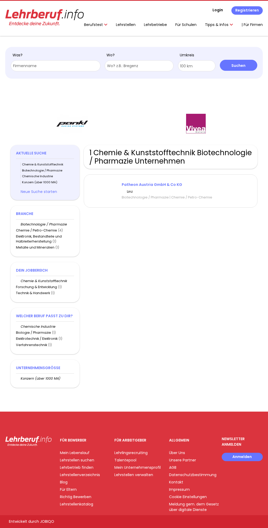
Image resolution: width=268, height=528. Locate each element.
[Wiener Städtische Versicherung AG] (229, 123)
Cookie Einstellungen (188, 496)
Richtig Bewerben (75, 496)
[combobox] (55, 65)
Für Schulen (186, 24)
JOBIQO (47, 521)
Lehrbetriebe (155, 24)
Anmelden (242, 456)
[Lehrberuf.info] (44, 17)
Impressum (179, 489)
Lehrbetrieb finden (76, 467)
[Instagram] (17, 457)
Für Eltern (68, 489)
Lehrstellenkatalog (76, 504)
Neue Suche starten (39, 191)
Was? (18, 55)
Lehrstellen (126, 24)
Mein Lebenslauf (75, 452)
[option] (106, 124)
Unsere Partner (182, 460)
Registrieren (247, 10)
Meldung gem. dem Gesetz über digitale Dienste (194, 507)
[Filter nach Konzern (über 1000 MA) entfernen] (18, 378)
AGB (172, 467)
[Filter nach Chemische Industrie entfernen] (18, 326)
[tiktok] (34, 457)
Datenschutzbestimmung (192, 474)
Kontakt (176, 482)
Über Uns (177, 452)
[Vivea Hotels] (106, 123)
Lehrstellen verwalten (133, 474)
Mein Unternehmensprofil (137, 467)
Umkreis (187, 55)
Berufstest (94, 24)
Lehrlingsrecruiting (131, 452)
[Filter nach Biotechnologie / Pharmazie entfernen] (18, 224)
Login (218, 10)
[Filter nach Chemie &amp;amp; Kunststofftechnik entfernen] (18, 281)
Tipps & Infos (217, 24)
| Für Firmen (252, 24)
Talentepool (125, 460)
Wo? (111, 55)
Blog (64, 482)
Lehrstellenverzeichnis (80, 474)
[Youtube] (26, 457)
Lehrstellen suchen (77, 460)
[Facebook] (9, 457)
